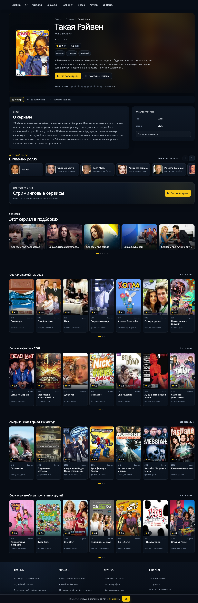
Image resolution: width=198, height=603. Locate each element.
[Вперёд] (192, 158)
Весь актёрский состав (168, 158)
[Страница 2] (100, 253)
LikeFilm (16, 5)
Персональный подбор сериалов (75, 590)
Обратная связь (160, 578)
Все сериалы (186, 274)
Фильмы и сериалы (114, 590)
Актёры (94, 5)
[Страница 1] (97, 253)
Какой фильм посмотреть (26, 578)
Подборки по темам (114, 578)
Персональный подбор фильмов (30, 590)
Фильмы (37, 5)
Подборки (67, 5)
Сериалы (52, 5)
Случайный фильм (23, 584)
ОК (126, 598)
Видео (81, 5)
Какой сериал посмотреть (72, 578)
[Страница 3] (102, 253)
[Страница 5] (107, 253)
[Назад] (185, 158)
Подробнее (114, 598)
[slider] (86, 86)
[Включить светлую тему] (26, 5)
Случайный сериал (68, 584)
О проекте (155, 584)
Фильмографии (112, 584)
